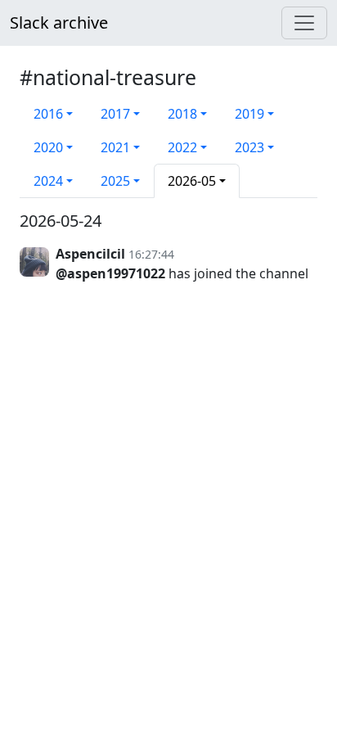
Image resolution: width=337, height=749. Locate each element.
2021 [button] (115, 147)
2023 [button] (249, 147)
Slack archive (59, 22)
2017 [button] (115, 114)
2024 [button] (48, 181)
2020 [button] (48, 147)
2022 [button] (182, 147)
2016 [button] (48, 114)
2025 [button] (115, 181)
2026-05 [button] (192, 181)
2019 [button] (249, 114)
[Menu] (304, 23)
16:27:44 (151, 254)
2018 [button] (182, 114)
